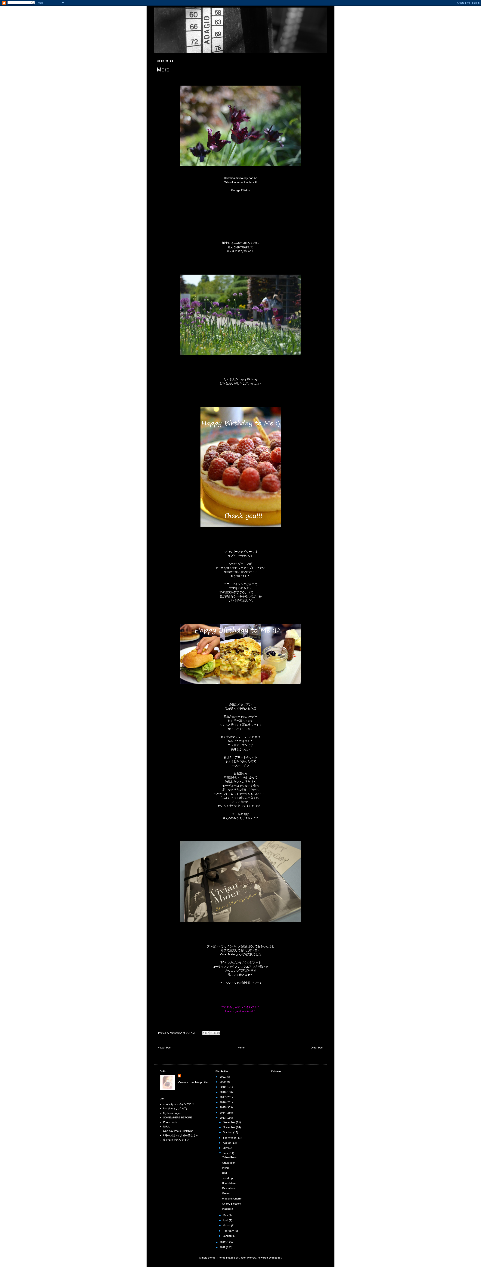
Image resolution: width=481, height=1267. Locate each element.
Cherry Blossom (231, 1203)
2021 (223, 1076)
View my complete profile (193, 1082)
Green (226, 1193)
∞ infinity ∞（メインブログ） (180, 1104)
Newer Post (164, 1047)
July (225, 1147)
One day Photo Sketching (178, 1130)
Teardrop (227, 1178)
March (227, 1225)
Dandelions (228, 1188)
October (228, 1132)
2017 (223, 1097)
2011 (223, 1247)
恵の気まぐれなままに (176, 1139)
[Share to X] (211, 1033)
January (228, 1235)
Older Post (317, 1047)
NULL (166, 1126)
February (228, 1230)
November (229, 1127)
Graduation (228, 1162)
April (226, 1220)
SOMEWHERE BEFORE (177, 1117)
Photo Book (170, 1122)
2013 (223, 1117)
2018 (223, 1092)
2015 (223, 1107)
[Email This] (204, 1033)
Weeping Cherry (231, 1198)
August (227, 1142)
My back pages (172, 1112)
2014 (223, 1112)
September (230, 1137)
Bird (224, 1172)
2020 (223, 1081)
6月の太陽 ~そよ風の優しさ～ (180, 1135)
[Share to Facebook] (215, 1033)
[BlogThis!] (208, 1033)
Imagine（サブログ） (175, 1108)
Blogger (276, 1257)
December (229, 1122)
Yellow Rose (229, 1157)
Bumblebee (229, 1183)
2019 (223, 1086)
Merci (225, 1167)
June (226, 1153)
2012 (223, 1242)
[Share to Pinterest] (218, 1033)
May (226, 1215)
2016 (223, 1102)
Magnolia (227, 1208)
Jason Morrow (247, 1257)
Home (241, 1047)
